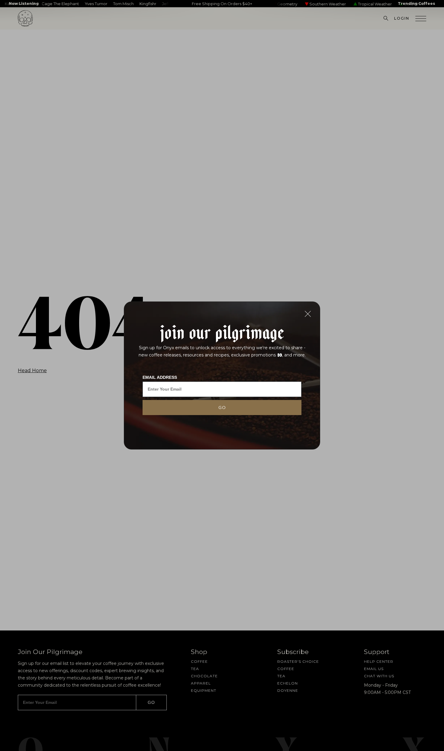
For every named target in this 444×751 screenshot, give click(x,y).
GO (222, 407)
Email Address (160, 377)
